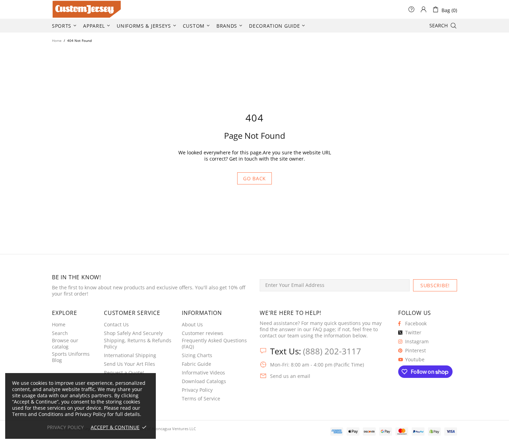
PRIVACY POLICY (65, 427)
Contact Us (116, 324)
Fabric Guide (196, 364)
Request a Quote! (124, 373)
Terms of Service (201, 399)
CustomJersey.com (60, 9)
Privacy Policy (197, 390)
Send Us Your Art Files (129, 364)
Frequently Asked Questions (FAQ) (214, 343)
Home (57, 40)
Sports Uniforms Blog (71, 357)
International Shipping (130, 355)
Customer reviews (202, 333)
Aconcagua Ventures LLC (174, 428)
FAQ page (324, 329)
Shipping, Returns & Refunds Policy (137, 343)
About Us (192, 324)
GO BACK (254, 178)
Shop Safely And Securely (133, 333)
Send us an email (290, 376)
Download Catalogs (204, 381)
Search (60, 333)
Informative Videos (203, 373)
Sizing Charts (197, 355)
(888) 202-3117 (332, 351)
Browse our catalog (65, 343)
